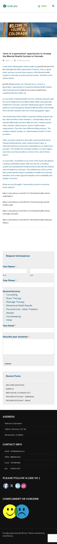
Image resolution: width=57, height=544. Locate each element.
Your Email (9, 325)
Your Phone (10, 280)
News (8, 60)
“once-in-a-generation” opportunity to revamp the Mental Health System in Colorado (27, 54)
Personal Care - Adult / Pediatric (22, 309)
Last (31, 275)
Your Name (9, 266)
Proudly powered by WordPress (15, 533)
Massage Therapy (15, 301)
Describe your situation (16, 336)
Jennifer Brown (9, 84)
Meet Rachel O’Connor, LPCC (18, 393)
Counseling (12, 294)
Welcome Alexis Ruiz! (15, 385)
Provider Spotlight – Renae (18, 400)
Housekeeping (13, 316)
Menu (44, 6)
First (4, 275)
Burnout (10, 389)
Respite (10, 312)
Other (9, 320)
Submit (8, 363)
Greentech (38, 533)
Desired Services (11, 291)
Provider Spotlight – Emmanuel (20, 396)
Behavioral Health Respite (19, 305)
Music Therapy (13, 298)
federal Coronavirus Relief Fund (33, 90)
